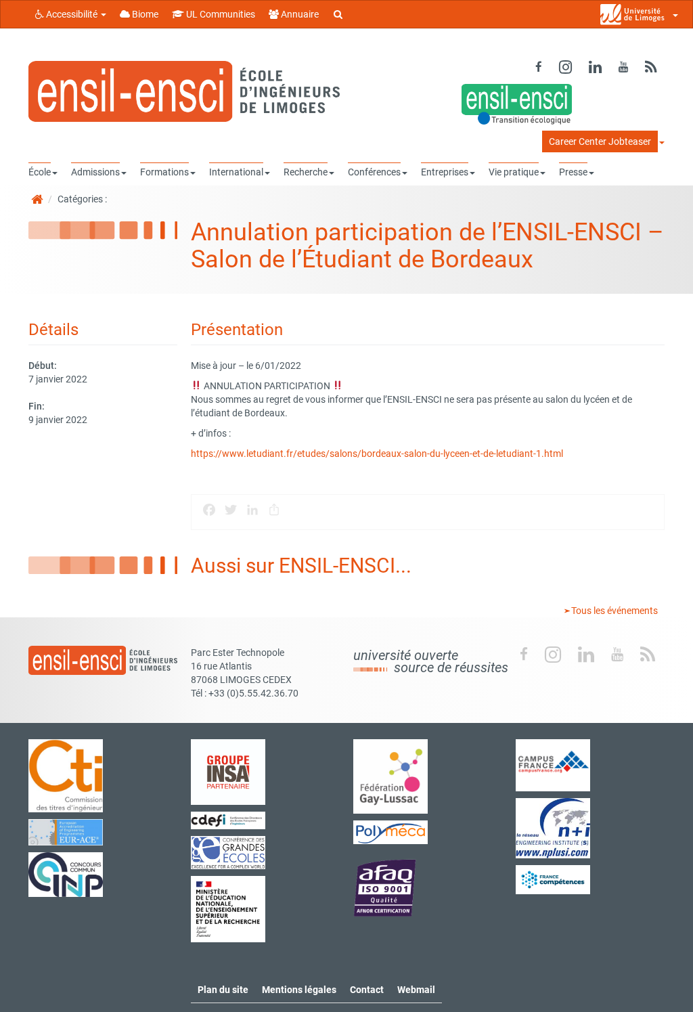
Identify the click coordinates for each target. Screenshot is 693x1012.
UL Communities (219, 14)
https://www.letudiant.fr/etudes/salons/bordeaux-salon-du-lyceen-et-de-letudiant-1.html (377, 453)
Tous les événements (613, 610)
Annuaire (299, 14)
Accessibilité (71, 14)
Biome (144, 14)
